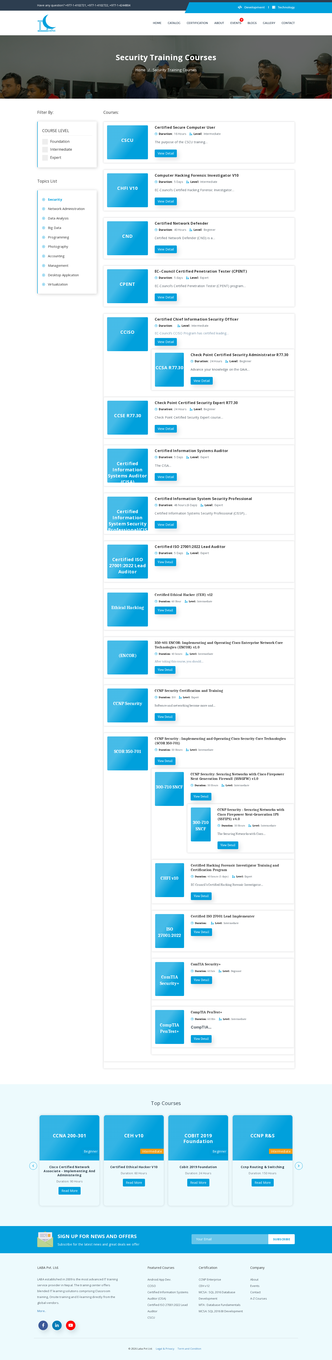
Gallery (269, 23)
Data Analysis (58, 218)
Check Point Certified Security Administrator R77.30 (239, 354)
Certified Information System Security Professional (203, 498)
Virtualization (58, 284)
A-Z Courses (258, 1298)
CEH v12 (204, 1286)
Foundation (60, 141)
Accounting (56, 256)
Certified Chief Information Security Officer (196, 319)
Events (235, 23)
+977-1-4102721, (76, 5)
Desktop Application (63, 275)
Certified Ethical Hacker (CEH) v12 (184, 595)
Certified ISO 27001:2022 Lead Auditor (190, 546)
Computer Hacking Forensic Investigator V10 (197, 175)
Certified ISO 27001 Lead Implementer (223, 916)
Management (58, 265)
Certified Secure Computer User (185, 127)
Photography (58, 246)
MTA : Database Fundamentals (220, 1305)
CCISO (151, 1286)
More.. (41, 1311)
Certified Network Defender (181, 223)
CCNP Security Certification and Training (189, 691)
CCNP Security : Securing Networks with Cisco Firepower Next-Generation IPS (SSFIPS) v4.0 (250, 814)
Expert (55, 157)
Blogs (252, 23)
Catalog (174, 23)
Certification (197, 23)
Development (254, 7)
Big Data (54, 227)
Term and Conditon (189, 1348)
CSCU (151, 1317)
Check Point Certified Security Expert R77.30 (196, 402)
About (219, 23)
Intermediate (61, 149)
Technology (286, 7)
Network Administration (66, 208)
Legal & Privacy (165, 1348)
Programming (58, 237)
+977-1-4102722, (98, 5)
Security (55, 199)
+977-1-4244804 (120, 5)
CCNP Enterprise (210, 1279)
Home (157, 23)
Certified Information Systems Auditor (191, 450)
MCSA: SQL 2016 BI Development (221, 1311)
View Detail (166, 153)
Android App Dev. (159, 1279)
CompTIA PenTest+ (206, 1012)
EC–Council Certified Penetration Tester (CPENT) (201, 271)
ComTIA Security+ (206, 964)
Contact (288, 23)
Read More (69, 1191)
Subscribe (281, 1239)
